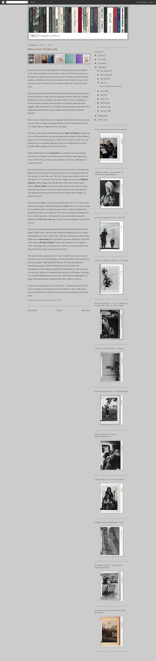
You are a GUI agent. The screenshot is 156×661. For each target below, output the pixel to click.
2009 (100, 67)
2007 (100, 119)
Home (59, 310)
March (103, 102)
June (102, 91)
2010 (100, 63)
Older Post (86, 310)
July (102, 82)
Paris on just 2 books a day (42, 49)
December (104, 70)
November (104, 74)
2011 (100, 59)
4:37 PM (58, 300)
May (102, 95)
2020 (100, 55)
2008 (100, 115)
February (104, 106)
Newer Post (32, 310)
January (103, 110)
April (102, 99)
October (103, 78)
